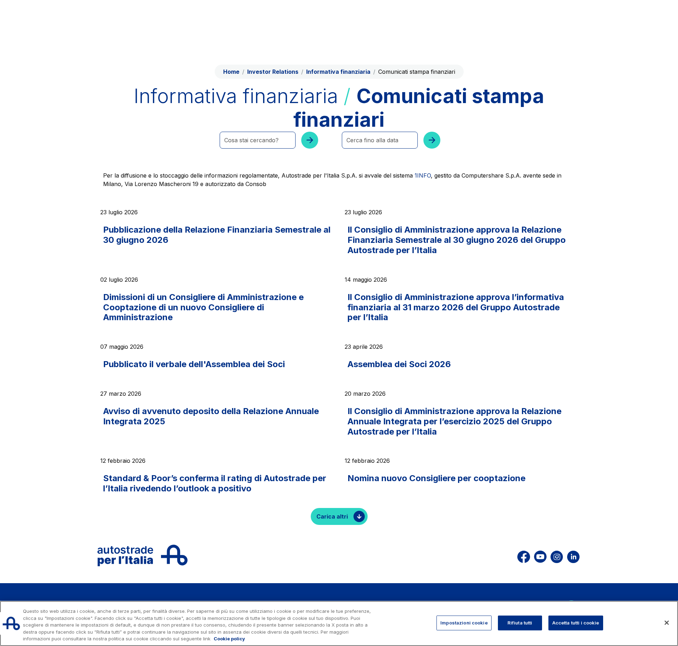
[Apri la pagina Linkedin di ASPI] (573, 555)
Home (231, 71)
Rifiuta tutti (520, 623)
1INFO (423, 175)
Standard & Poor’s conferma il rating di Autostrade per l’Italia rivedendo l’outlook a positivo (214, 483)
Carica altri (332, 516)
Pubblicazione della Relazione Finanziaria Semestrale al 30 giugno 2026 (217, 235)
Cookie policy (229, 638)
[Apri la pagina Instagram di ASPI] (557, 555)
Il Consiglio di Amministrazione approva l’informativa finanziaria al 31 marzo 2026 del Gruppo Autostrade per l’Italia (455, 307)
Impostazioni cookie (463, 623)
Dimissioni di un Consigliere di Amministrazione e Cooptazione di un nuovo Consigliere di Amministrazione (203, 307)
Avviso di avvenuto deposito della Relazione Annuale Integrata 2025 (211, 416)
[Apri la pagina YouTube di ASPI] (540, 555)
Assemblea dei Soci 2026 (399, 364)
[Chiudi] (666, 622)
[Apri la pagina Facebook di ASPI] (523, 555)
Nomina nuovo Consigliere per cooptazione (436, 478)
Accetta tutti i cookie (575, 623)
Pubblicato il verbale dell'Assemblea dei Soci (194, 364)
